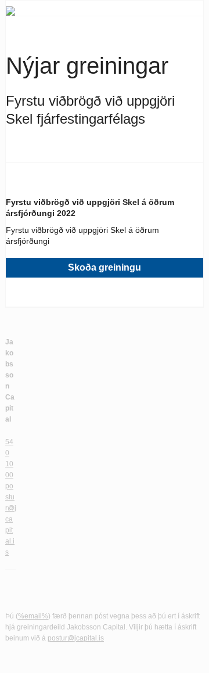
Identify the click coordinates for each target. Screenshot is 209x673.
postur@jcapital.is (10, 519)
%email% (33, 616)
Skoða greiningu (104, 267)
